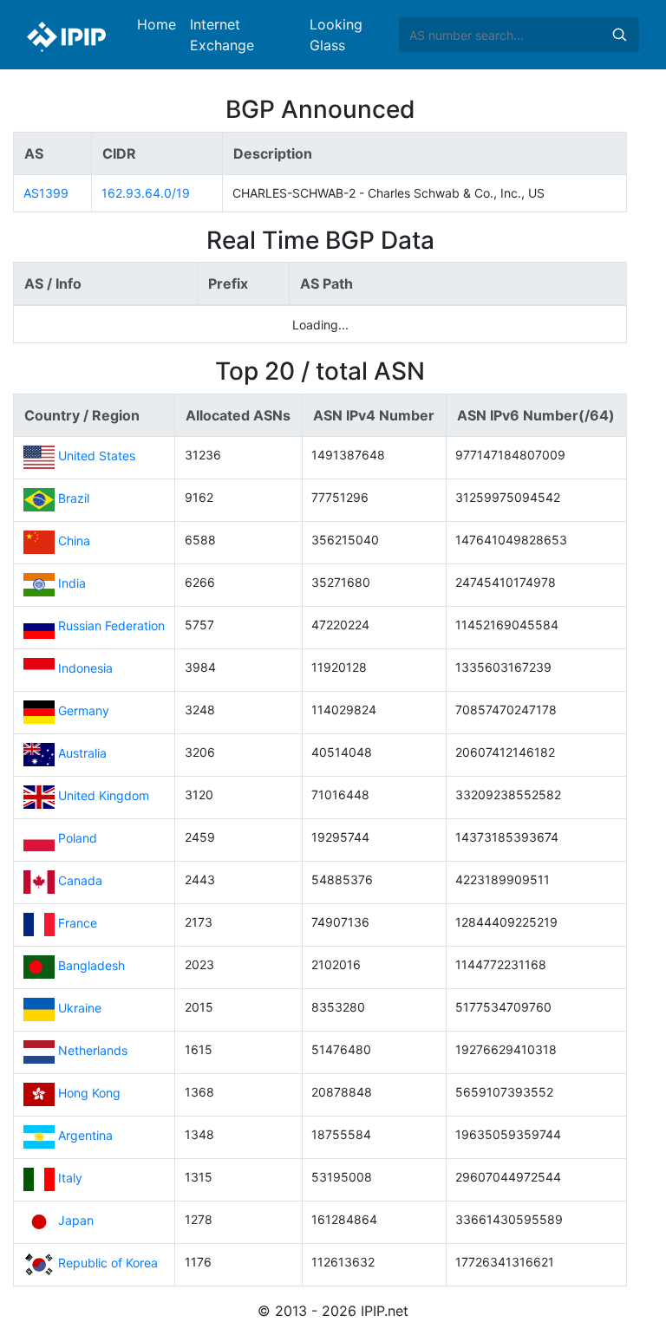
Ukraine (79, 1008)
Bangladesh (91, 966)
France (77, 923)
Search (619, 34)
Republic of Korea (108, 1263)
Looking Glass (336, 35)
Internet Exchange (222, 35)
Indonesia (85, 668)
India (72, 583)
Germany (83, 711)
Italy (70, 1178)
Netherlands (92, 1051)
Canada (80, 881)
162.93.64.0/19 (145, 193)
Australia (82, 753)
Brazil (73, 499)
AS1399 (46, 193)
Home (156, 24)
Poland (77, 838)
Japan (76, 1221)
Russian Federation (111, 626)
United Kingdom (103, 796)
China (74, 541)
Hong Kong (89, 1093)
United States (96, 456)
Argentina (85, 1136)
